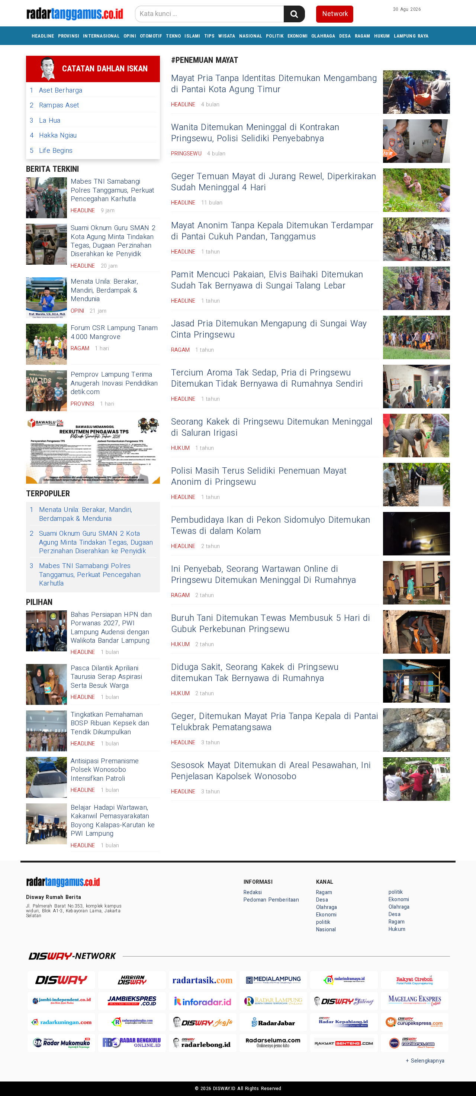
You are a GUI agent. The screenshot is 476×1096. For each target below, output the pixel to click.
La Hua (45, 120)
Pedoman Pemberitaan (271, 900)
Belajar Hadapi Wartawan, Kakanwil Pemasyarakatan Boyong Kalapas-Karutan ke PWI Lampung (113, 821)
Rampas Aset (54, 105)
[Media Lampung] (273, 980)
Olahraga (323, 36)
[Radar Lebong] (202, 1043)
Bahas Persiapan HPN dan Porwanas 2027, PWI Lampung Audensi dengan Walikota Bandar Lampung (111, 628)
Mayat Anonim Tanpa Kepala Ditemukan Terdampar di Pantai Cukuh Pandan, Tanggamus (272, 231)
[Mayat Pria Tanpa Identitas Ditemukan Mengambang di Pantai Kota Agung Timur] (416, 92)
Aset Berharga (56, 90)
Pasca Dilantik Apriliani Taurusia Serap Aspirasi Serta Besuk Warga (106, 677)
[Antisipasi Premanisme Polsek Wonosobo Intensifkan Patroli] (46, 777)
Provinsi (69, 36)
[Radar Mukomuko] (61, 1043)
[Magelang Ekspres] (414, 1001)
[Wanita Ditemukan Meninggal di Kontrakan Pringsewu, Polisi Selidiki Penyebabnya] (416, 141)
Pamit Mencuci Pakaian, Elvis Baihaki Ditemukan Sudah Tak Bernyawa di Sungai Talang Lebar (267, 280)
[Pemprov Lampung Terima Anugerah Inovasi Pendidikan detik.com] (46, 390)
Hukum (382, 36)
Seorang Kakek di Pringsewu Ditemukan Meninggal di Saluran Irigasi (272, 427)
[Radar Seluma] (273, 1043)
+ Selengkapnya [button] (425, 1061)
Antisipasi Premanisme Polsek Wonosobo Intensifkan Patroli (105, 770)
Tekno (173, 36)
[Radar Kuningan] (61, 1022)
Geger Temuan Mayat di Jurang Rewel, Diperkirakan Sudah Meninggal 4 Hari (273, 182)
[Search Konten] (294, 14)
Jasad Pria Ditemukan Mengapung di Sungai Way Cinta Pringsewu (269, 329)
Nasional (251, 36)
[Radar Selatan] (414, 1043)
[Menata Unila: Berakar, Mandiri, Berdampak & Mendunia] (46, 297)
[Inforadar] (202, 1001)
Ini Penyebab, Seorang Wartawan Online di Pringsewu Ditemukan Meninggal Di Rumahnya (263, 575)
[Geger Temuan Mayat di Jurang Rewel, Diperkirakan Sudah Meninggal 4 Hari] (416, 190)
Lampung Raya (411, 36)
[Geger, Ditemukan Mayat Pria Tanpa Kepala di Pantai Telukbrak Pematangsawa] (416, 730)
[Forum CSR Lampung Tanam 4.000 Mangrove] (46, 344)
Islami (192, 36)
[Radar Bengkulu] (132, 1043)
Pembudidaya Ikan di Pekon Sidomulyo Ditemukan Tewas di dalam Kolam (270, 526)
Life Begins (51, 150)
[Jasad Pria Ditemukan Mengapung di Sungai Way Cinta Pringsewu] (416, 337)
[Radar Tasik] (202, 980)
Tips (209, 36)
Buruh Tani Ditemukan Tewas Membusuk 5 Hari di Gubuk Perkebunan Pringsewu (270, 624)
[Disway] (61, 980)
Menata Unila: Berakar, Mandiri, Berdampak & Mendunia (104, 290)
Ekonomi (297, 36)
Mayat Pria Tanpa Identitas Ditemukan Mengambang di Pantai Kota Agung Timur (274, 84)
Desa (345, 36)
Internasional (101, 36)
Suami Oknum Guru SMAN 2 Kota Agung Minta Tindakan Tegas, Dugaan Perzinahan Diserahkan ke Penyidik (113, 241)
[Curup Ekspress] (414, 1022)
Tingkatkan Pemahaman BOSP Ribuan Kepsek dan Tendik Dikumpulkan (110, 723)
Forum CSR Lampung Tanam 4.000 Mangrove (114, 332)
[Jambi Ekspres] (132, 1001)
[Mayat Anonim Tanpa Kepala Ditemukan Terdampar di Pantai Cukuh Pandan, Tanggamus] (416, 239)
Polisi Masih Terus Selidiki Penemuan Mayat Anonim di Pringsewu (259, 477)
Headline (43, 36)
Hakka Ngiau (53, 135)
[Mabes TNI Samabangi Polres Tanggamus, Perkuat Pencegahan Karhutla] (46, 197)
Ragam (362, 36)
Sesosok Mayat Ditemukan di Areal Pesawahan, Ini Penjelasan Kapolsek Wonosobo (271, 771)
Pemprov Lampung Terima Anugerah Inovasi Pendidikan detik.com (114, 383)
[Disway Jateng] (344, 1001)
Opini (129, 36)
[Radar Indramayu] (344, 980)
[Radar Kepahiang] (344, 1022)
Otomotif (151, 36)
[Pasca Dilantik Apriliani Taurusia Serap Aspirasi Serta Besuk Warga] (46, 684)
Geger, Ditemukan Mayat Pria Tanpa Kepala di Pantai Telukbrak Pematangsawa (275, 722)
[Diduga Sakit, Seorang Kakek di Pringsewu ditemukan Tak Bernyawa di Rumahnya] (416, 681)
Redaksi (253, 892)
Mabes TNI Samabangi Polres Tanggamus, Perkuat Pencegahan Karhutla (112, 190)
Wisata (226, 36)
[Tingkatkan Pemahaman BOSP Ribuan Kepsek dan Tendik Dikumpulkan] (46, 730)
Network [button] (335, 14)
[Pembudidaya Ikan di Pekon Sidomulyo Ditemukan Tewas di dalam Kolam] (416, 533)
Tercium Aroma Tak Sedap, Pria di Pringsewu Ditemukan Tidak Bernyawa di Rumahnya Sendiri (267, 378)
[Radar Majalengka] (132, 1022)
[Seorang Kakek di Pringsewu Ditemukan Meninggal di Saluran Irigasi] (416, 435)
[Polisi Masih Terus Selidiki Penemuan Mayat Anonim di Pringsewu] (416, 484)
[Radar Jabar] (273, 1022)
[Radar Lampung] (273, 1001)
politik (274, 36)
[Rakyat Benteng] (344, 1043)
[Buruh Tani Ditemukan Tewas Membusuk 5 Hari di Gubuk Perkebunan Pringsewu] (416, 632)
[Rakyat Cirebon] (414, 980)
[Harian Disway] (132, 980)
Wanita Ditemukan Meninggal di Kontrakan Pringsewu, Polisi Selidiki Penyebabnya (255, 133)
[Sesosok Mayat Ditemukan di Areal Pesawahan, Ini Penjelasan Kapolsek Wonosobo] (416, 779)
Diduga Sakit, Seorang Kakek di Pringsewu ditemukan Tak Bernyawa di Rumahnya (255, 673)
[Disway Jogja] (202, 1022)
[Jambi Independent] (61, 1001)
